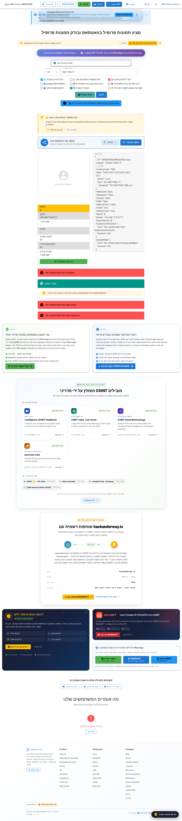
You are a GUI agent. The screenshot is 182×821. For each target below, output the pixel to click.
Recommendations (133, 774)
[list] (63, 231)
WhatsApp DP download (69, 758)
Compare (129, 766)
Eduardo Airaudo (132, 762)
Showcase (130, 770)
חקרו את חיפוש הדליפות (106, 597)
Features (63, 754)
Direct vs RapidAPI (132, 782)
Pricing (62, 766)
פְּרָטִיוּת (128, 798)
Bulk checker (64, 786)
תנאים (128, 794)
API (61, 770)
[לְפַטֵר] (136, 14)
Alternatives (130, 778)
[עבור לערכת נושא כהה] (156, 4)
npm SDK (96, 774)
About (128, 758)
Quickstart (96, 758)
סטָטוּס (95, 782)
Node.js (96, 766)
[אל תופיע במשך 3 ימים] (86, 612)
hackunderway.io (47, 804)
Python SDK (97, 778)
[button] (56, 72)
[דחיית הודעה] (160, 43)
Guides (128, 786)
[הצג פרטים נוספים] (126, 63)
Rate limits (97, 786)
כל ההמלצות (89, 500)
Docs (95, 754)
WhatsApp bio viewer (68, 762)
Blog (127, 754)
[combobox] (52, 72)
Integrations (64, 778)
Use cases (64, 774)
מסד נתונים (64, 782)
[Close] (147, 15)
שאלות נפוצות (131, 790)
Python (95, 762)
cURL (95, 770)
